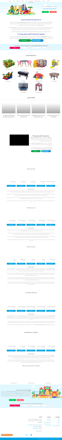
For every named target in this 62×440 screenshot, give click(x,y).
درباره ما (14, 1)
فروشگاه (58, 419)
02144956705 (30, 425)
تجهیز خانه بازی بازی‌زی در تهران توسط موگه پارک (23, 116)
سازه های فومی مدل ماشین (31, 346)
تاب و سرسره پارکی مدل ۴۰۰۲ (51, 220)
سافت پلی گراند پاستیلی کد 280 (41, 307)
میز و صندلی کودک (31, 247)
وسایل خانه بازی (31, 1)
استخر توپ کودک (31, 169)
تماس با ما (10, 1)
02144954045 (35, 425)
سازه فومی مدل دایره (23, 346)
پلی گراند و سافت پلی (31, 293)
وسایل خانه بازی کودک (47, 424)
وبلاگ (26, 1)
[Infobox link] (55, 64)
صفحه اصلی (48, 1)
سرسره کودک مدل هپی (12, 220)
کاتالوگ (22, 1)
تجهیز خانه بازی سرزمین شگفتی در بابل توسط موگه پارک (38, 116)
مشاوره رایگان (53, 11)
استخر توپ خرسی (23, 181)
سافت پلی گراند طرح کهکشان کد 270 (31, 307)
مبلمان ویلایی (49, 420)
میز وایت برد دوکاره (52, 259)
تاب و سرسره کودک (31, 208)
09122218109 (36, 426)
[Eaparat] (28, 435)
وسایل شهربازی (48, 425)
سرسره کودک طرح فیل (42, 220)
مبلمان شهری (49, 419)
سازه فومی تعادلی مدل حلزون (41, 346)
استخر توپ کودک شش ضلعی (51, 181)
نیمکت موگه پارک (23, 259)
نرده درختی (43, 259)
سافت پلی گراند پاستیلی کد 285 (51, 307)
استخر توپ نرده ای (13, 181)
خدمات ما (43, 1)
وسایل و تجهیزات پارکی (37, 1)
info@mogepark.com (36, 428)
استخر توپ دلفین (33, 181)
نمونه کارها (18, 1)
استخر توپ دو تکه (42, 181)
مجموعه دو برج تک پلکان (22, 220)
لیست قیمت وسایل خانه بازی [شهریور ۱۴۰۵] (53, 116)
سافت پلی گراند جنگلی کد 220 (22, 307)
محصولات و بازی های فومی (31, 332)
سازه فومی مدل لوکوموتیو (12, 346)
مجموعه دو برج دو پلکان (32, 220)
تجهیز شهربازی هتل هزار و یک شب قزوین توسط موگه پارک (9, 116)
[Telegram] (31, 435)
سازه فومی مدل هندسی (52, 346)
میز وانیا (15, 259)
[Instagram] (26, 435)
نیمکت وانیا (33, 259)
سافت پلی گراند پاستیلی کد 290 (12, 307)
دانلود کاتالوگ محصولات (56, 425)
